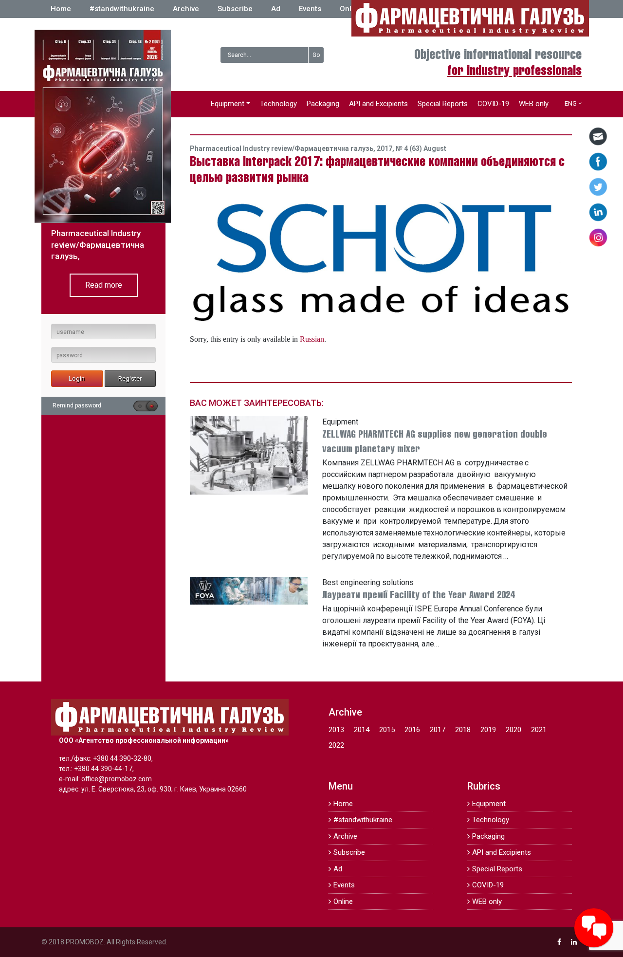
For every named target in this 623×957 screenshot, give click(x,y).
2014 (361, 729)
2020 (513, 729)
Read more (103, 285)
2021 (539, 729)
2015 (387, 729)
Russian (312, 338)
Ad (275, 8)
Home (61, 8)
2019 (488, 729)
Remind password (77, 405)
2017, (386, 148)
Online (351, 8)
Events (310, 8)
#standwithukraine (122, 8)
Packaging (323, 103)
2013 (336, 729)
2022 (336, 745)
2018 (463, 729)
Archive (186, 8)
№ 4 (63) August (421, 148)
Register (130, 378)
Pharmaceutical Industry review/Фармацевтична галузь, (283, 148)
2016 (412, 729)
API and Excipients (378, 103)
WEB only (534, 103)
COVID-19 (493, 103)
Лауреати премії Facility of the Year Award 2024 (418, 595)
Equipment (227, 103)
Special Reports (443, 103)
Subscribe (235, 8)
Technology (278, 103)
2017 (437, 729)
